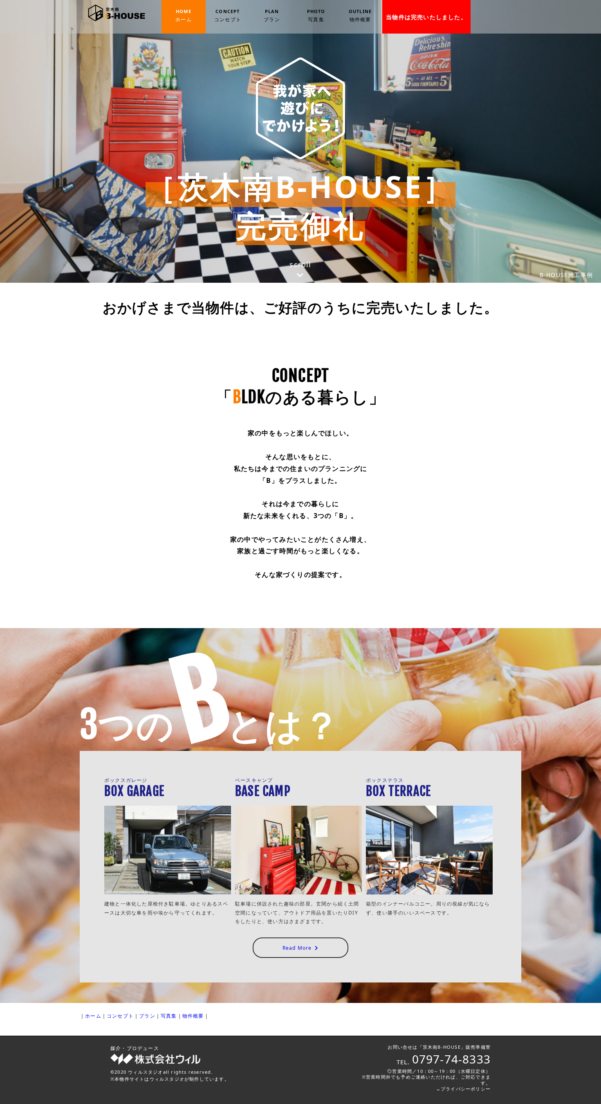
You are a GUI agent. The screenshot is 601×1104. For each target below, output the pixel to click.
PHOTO (316, 15)
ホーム (93, 1015)
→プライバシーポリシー (463, 1089)
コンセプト (120, 1015)
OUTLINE (360, 15)
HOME (183, 15)
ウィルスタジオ (145, 1072)
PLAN (272, 15)
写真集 (169, 1015)
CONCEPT (227, 15)
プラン (147, 1015)
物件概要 (193, 1015)
